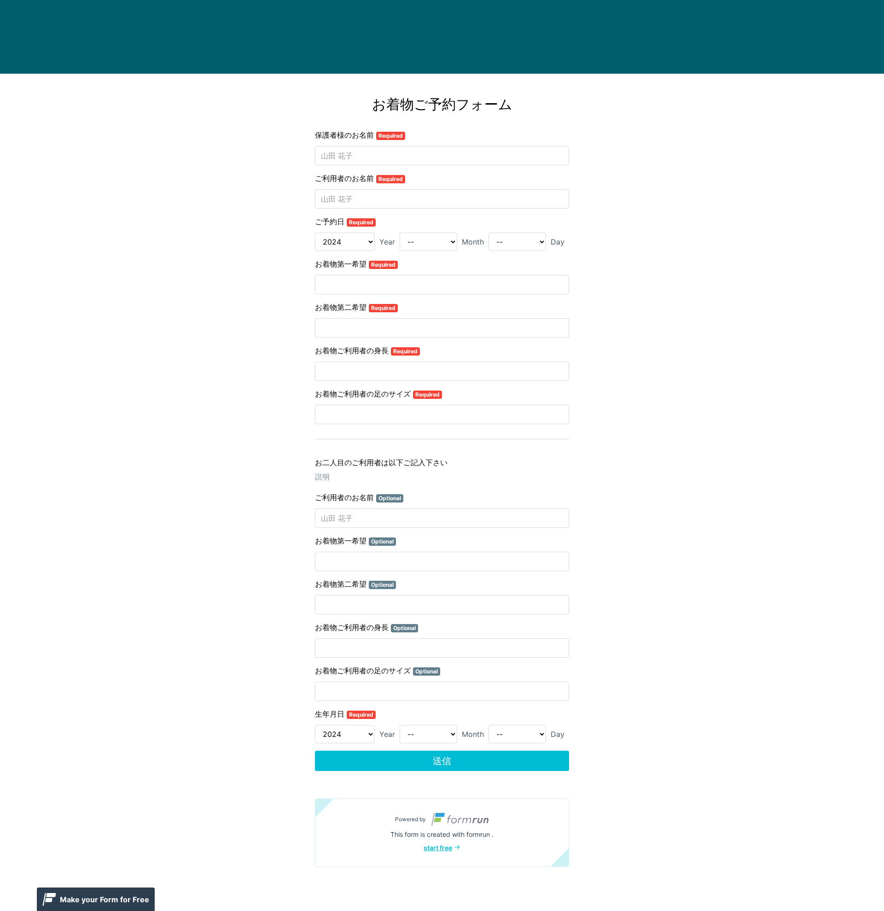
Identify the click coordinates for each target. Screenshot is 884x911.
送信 (442, 760)
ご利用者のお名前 (359, 178)
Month (473, 241)
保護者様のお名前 (359, 135)
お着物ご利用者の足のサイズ (377, 393)
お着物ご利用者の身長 (366, 350)
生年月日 (344, 713)
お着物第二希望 (355, 307)
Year (387, 241)
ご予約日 (344, 221)
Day (557, 241)
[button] (442, 833)
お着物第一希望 (355, 264)
